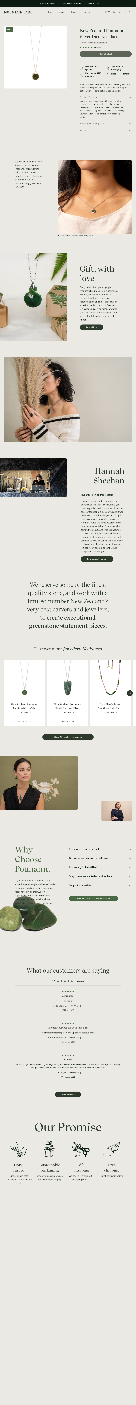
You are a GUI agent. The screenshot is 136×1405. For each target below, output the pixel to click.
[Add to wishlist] (42, 662)
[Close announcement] (130, 3)
